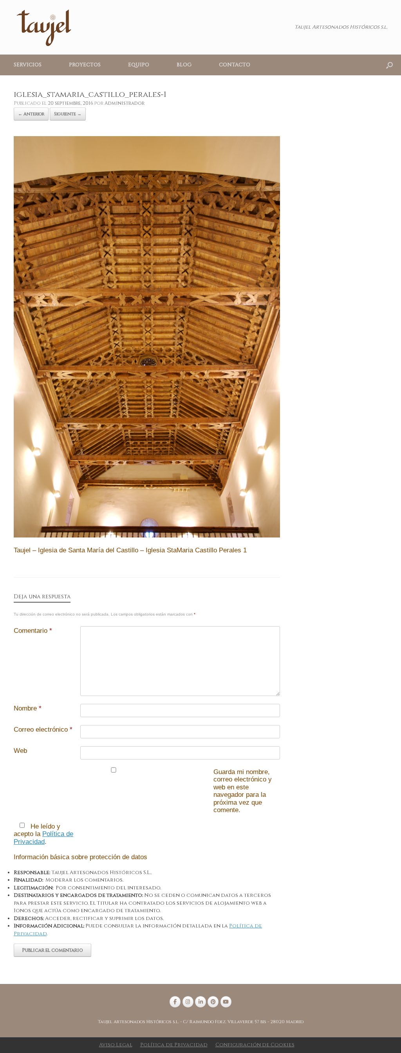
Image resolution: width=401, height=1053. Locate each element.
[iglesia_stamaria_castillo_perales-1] (147, 535)
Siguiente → (67, 114)
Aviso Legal (115, 1044)
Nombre (28, 708)
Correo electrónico (43, 729)
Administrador (125, 103)
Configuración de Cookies (254, 1044)
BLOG (184, 64)
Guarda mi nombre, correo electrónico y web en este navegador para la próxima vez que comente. (242, 791)
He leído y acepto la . (43, 834)
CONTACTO (234, 64)
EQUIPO (138, 64)
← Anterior (31, 114)
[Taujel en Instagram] (187, 1001)
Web (20, 750)
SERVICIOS (28, 64)
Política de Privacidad (43, 837)
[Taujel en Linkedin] (200, 1001)
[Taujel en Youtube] (225, 1001)
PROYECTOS (85, 64)
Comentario (33, 630)
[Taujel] (45, 27)
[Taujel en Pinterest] (213, 1001)
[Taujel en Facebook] (175, 1001)
